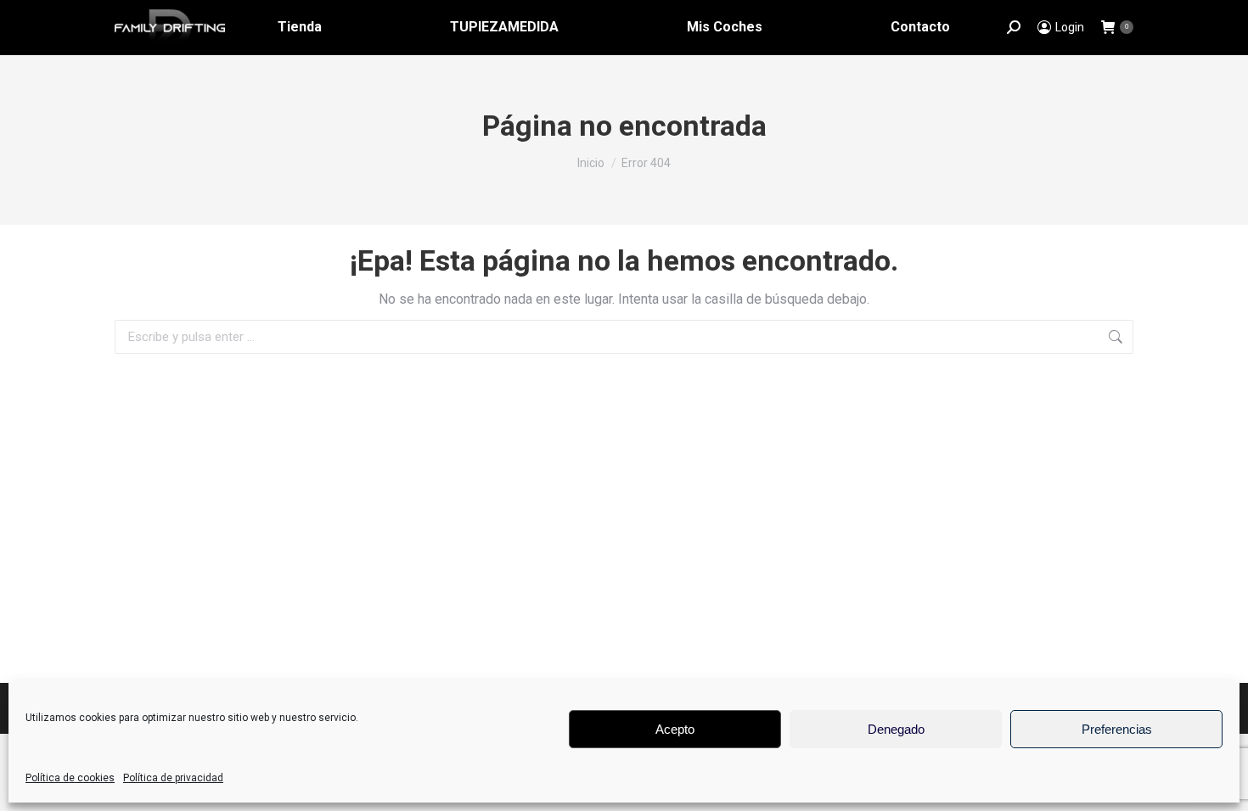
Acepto (674, 729)
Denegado (896, 729)
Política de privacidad (173, 778)
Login (1069, 27)
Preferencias (1117, 729)
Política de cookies (70, 778)
